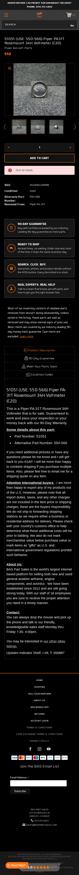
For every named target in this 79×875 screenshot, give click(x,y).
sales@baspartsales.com (41, 825)
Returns (39, 714)
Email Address (19, 778)
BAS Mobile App (39, 707)
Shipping (39, 687)
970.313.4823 (44, 6)
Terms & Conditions (39, 727)
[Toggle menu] (11, 15)
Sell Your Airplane (39, 693)
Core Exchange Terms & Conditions (39, 734)
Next (74, 127)
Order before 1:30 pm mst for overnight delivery (39, 3)
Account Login (40, 720)
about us (39, 700)
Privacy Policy (39, 741)
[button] (39, 836)
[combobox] (39, 24)
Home (39, 680)
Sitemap (40, 872)
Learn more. (26, 336)
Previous (4, 127)
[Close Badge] (59, 864)
